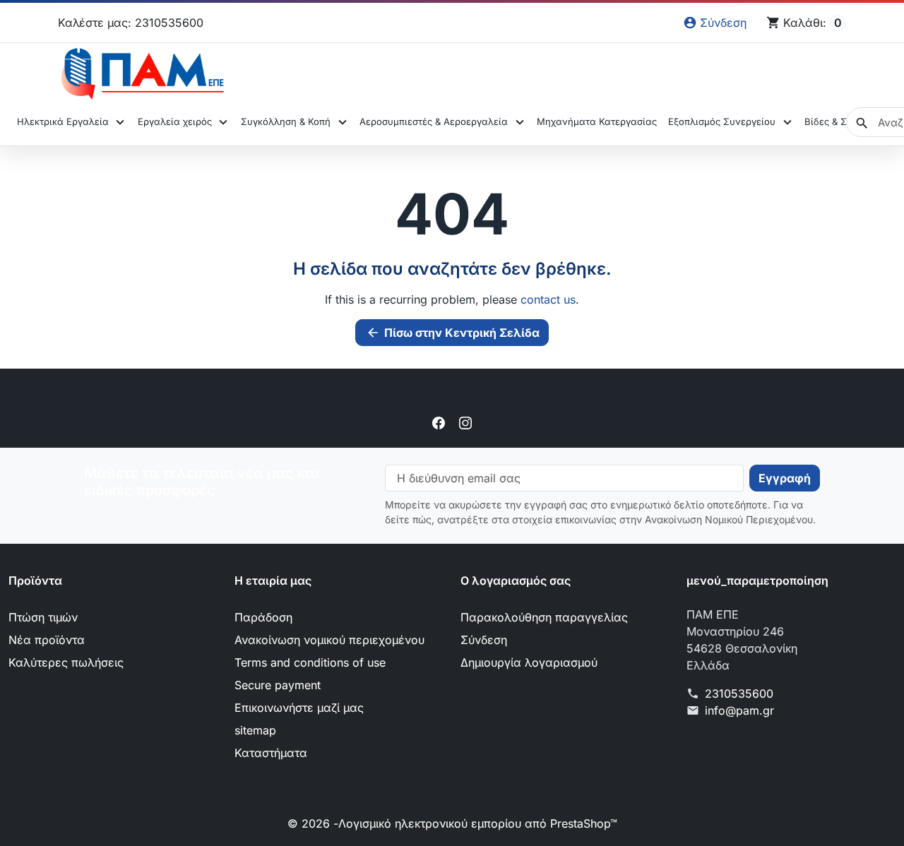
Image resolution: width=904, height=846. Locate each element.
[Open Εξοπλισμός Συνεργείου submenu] (787, 122)
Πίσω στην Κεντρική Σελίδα (453, 333)
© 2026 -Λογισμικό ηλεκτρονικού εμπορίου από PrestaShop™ (452, 823)
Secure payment (277, 685)
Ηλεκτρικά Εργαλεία (63, 121)
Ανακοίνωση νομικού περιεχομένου (329, 640)
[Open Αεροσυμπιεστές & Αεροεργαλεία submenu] (519, 122)
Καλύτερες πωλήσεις (66, 662)
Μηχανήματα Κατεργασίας (597, 121)
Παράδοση (263, 617)
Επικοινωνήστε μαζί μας (299, 708)
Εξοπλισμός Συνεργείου (721, 121)
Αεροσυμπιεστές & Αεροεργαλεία (433, 121)
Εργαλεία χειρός (175, 121)
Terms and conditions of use (310, 662)
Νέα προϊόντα (46, 640)
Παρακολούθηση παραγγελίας (544, 617)
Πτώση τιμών (43, 617)
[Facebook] (439, 422)
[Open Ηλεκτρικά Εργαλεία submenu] (120, 122)
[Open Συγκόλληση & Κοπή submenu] (342, 122)
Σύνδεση (483, 640)
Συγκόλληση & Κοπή (286, 121)
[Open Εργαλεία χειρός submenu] (223, 122)
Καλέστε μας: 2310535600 (130, 23)
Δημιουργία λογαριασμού (528, 662)
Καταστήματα (270, 753)
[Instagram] (465, 422)
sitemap (255, 730)
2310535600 (739, 693)
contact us (548, 299)
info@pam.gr (739, 710)
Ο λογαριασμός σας (515, 580)
